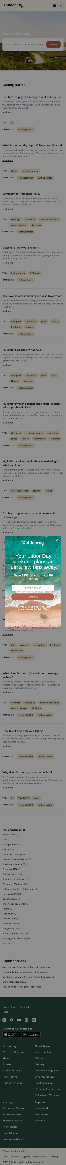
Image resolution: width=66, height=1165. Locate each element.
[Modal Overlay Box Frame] (33, 582)
